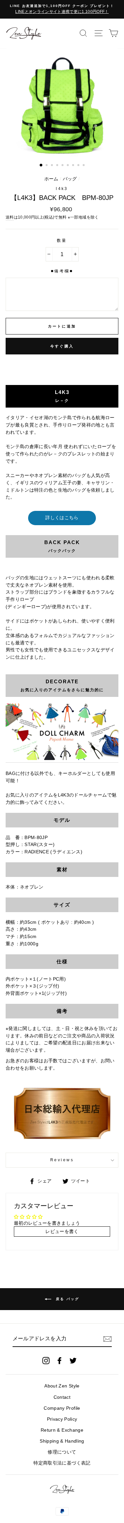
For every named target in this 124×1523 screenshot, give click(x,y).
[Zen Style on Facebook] (59, 1360)
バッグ (70, 178)
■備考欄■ (62, 271)
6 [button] (68, 165)
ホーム (51, 178)
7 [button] (73, 165)
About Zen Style (61, 1385)
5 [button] (63, 165)
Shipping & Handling (62, 1441)
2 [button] (47, 165)
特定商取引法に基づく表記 (61, 1463)
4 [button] (58, 165)
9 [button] (84, 165)
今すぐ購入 (62, 346)
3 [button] (52, 165)
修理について (62, 1452)
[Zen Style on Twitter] (73, 1360)
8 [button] (79, 165)
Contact (62, 1397)
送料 (10, 217)
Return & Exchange (62, 1430)
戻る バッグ (66, 1299)
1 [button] (41, 165)
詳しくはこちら (61, 517)
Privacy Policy (62, 1419)
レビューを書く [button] (61, 1231)
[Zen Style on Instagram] (46, 1360)
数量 (62, 240)
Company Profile (62, 1408)
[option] (62, 9)
